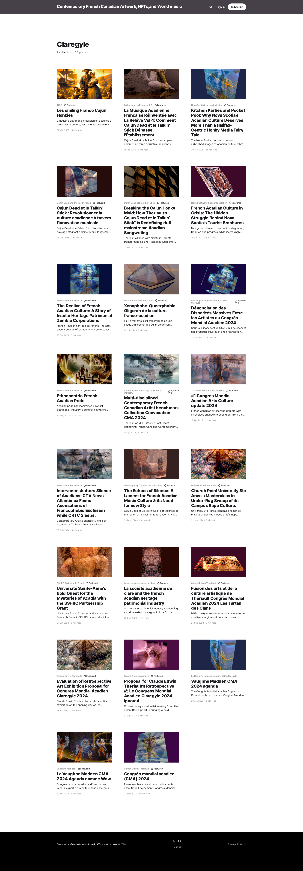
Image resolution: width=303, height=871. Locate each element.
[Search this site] (210, 6)
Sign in (221, 7)
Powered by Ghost (237, 844)
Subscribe (237, 7)
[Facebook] (179, 841)
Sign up (177, 847)
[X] (173, 841)
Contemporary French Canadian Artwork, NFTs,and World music (119, 6)
